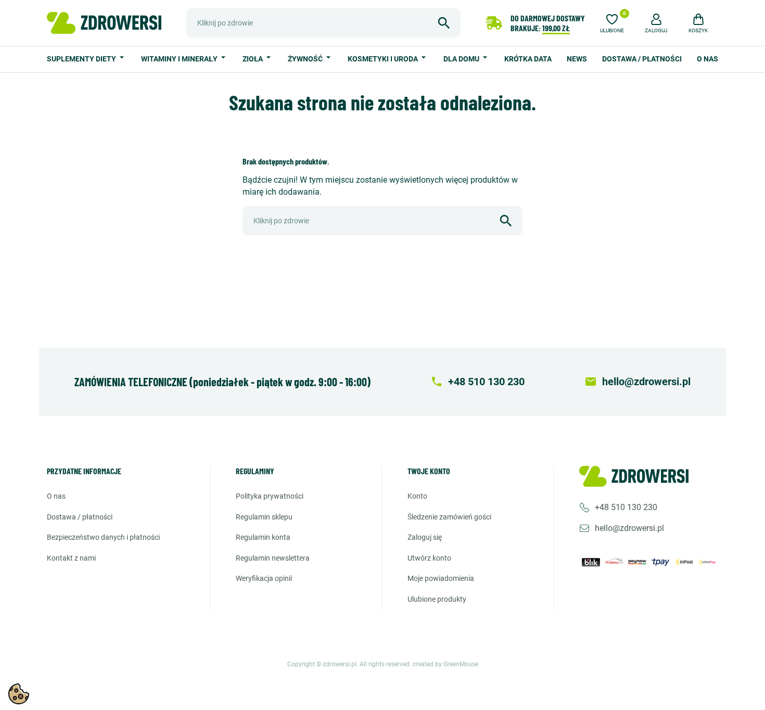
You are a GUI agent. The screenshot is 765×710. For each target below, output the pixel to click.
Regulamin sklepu (264, 517)
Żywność (306, 59)
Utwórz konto (429, 558)
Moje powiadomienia (440, 578)
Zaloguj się (424, 537)
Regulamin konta (263, 537)
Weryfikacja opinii (264, 578)
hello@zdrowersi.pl (629, 528)
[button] (656, 21)
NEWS (577, 59)
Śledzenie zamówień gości (449, 517)
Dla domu (462, 59)
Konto (417, 496)
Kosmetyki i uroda (383, 59)
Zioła (253, 59)
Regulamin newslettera (273, 558)
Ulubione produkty (436, 599)
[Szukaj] (444, 22)
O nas (707, 59)
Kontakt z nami (71, 558)
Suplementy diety (82, 59)
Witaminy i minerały (180, 59)
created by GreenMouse (445, 664)
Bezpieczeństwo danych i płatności (103, 537)
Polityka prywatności (269, 496)
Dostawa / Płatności (642, 59)
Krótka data (528, 59)
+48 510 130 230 (626, 507)
